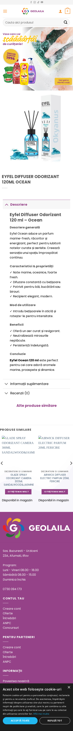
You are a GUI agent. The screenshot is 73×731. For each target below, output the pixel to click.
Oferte (8, 613)
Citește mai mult (18, 491)
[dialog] (36, 707)
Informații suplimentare (29, 384)
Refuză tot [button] (55, 720)
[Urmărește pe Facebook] (31, 2)
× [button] (68, 687)
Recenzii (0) (20, 393)
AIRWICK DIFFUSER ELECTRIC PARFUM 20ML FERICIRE (54, 478)
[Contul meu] (60, 11)
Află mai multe (41, 713)
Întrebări (9, 618)
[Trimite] (65, 22)
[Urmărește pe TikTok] (38, 2)
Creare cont (12, 609)
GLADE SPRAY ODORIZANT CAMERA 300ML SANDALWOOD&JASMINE (19, 480)
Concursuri (11, 628)
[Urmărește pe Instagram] (35, 2)
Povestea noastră (16, 681)
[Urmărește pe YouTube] (42, 2)
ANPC (7, 623)
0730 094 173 (12, 589)
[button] (5, 11)
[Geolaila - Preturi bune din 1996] (33, 11)
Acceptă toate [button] (20, 720)
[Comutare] (6, 204)
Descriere (18, 204)
